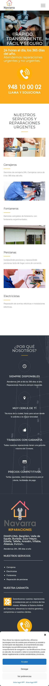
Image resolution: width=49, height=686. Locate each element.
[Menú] (41, 5)
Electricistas (12, 571)
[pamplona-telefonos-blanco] (24, 81)
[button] (45, 634)
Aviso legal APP (19, 682)
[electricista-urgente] (24, 278)
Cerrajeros (11, 567)
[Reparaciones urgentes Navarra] (20, 5)
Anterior (2, 26)
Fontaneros (11, 575)
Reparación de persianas (17, 579)
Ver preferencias (24, 676)
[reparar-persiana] (24, 234)
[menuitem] (41, 5)
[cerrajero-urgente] (24, 147)
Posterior (46, 26)
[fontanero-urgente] (24, 191)
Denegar (24, 669)
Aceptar (24, 662)
